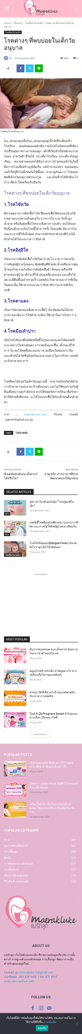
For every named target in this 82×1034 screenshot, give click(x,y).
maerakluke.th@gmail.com (36, 972)
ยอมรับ (42, 1028)
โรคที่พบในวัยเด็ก (34, 23)
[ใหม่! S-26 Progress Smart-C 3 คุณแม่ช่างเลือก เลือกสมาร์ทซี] (15, 719)
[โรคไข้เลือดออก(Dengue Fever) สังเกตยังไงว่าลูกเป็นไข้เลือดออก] (15, 549)
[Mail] (49, 1008)
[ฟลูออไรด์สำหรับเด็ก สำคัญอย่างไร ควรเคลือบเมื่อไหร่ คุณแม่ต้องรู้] (15, 677)
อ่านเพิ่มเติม (50, 1021)
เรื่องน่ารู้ (18, 23)
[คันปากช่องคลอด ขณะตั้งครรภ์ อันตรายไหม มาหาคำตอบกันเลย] (15, 655)
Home (7, 23)
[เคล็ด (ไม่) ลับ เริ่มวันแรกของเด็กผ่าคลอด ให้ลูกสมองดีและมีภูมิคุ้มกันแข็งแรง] (15, 810)
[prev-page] (6, 563)
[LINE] (39, 68)
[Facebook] (20, 68)
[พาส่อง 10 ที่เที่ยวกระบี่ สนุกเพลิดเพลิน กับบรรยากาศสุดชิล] (15, 698)
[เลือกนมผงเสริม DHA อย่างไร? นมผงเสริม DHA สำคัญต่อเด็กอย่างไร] (15, 769)
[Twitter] (30, 68)
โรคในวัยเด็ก (22, 432)
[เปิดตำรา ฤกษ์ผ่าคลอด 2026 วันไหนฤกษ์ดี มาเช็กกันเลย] (15, 789)
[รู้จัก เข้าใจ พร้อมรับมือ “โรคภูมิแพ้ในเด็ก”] (15, 508)
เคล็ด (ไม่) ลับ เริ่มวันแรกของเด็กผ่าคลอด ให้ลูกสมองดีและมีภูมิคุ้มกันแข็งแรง (52, 808)
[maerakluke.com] (41, 913)
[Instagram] (41, 1008)
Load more (39, 734)
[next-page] (12, 563)
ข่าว (7, 513)
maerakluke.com (35, 414)
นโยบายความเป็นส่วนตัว (19, 981)
